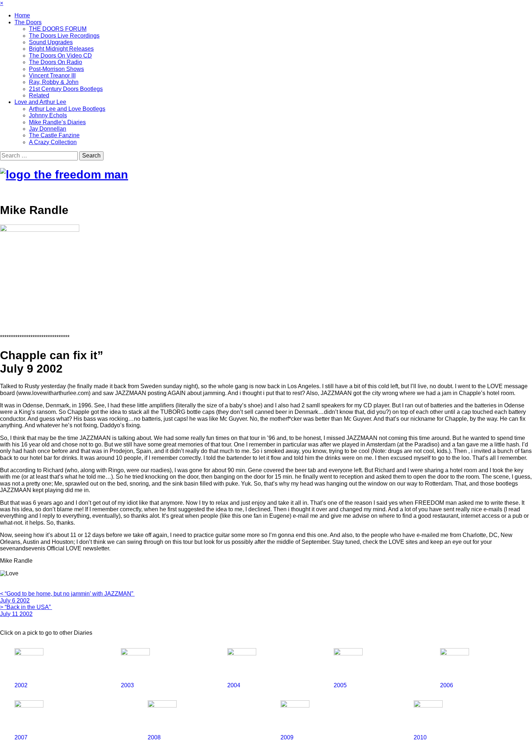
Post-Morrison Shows (56, 69)
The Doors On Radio (55, 62)
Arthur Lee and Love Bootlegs (67, 109)
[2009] (347, 697)
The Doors (28, 22)
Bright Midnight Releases (61, 49)
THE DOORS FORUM (57, 29)
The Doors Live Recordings (64, 36)
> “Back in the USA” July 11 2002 (26, 610)
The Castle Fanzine (54, 135)
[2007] (81, 697)
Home (22, 15)
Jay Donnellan (47, 129)
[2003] (174, 645)
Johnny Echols (48, 115)
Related (39, 95)
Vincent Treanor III (52, 75)
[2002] (67, 645)
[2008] (214, 697)
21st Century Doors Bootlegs (66, 89)
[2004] (280, 645)
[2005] (387, 645)
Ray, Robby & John (54, 82)
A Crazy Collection (53, 142)
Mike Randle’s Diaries (57, 122)
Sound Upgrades (51, 42)
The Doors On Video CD (60, 56)
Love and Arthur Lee (40, 102)
